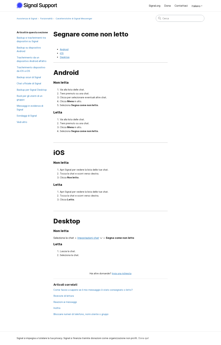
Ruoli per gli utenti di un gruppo (29, 97)
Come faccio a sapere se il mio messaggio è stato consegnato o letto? (93, 289)
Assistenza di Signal (27, 18)
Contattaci (181, 5)
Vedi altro (22, 122)
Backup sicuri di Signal (29, 77)
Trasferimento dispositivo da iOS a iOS (31, 69)
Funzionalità (46, 18)
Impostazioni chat (88, 237)
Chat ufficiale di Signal (29, 83)
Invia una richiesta (121, 273)
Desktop (65, 57)
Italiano (196, 6)
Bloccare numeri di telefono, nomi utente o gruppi (80, 314)
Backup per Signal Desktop (32, 89)
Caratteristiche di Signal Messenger (74, 18)
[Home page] (39, 5)
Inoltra (56, 307)
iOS (62, 53)
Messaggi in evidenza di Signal (30, 107)
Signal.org (154, 5)
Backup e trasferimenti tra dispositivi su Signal (31, 39)
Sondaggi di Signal (27, 115)
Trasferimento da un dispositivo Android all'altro (31, 59)
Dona (167, 5)
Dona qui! (143, 338)
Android (64, 49)
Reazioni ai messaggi (65, 301)
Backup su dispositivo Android (29, 49)
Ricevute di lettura (63, 295)
